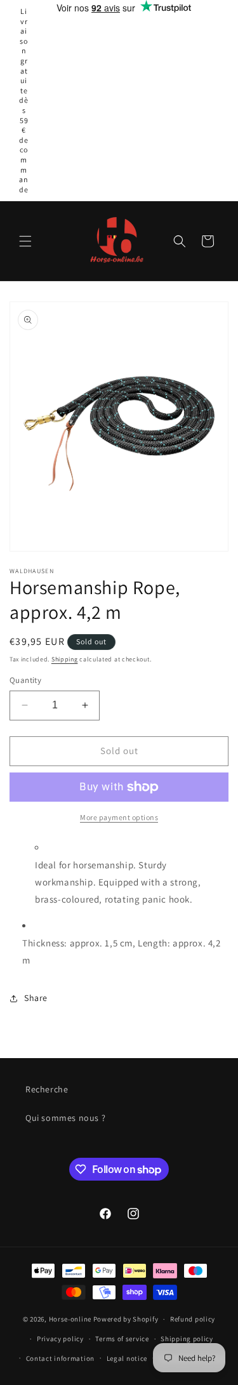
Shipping (64, 659)
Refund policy (192, 1319)
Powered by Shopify (126, 1319)
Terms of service (122, 1338)
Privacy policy (60, 1338)
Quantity (25, 680)
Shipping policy (187, 1338)
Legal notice (127, 1358)
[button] (25, 241)
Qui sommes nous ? (65, 1117)
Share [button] (36, 998)
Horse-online (70, 1319)
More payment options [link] (119, 817)
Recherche (46, 1089)
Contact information (60, 1358)
